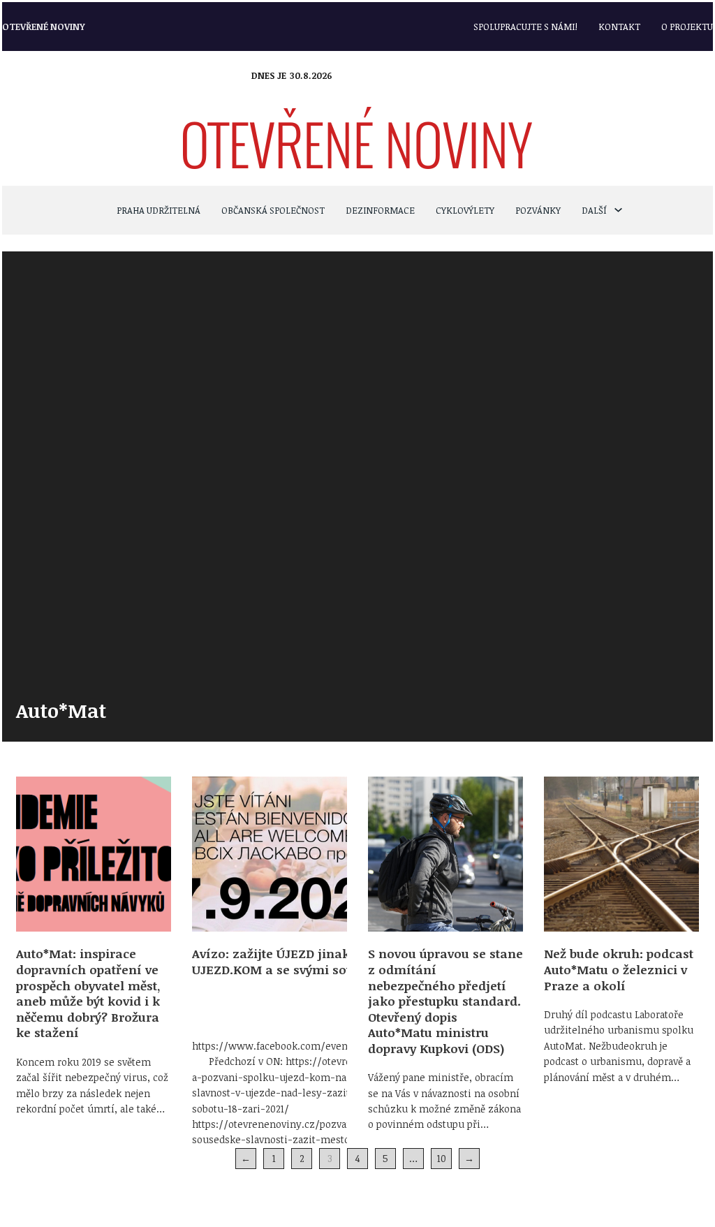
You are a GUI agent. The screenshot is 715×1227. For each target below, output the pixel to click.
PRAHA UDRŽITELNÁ (158, 210)
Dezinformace (380, 210)
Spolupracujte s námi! (525, 26)
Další (594, 210)
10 (441, 1158)
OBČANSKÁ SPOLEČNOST (273, 210)
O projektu (687, 26)
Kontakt (619, 26)
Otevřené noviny (43, 26)
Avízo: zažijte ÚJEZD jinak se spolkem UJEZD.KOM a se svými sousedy (307, 961)
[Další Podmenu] (618, 209)
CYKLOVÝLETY (465, 210)
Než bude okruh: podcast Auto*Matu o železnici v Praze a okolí (618, 969)
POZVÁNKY (538, 210)
